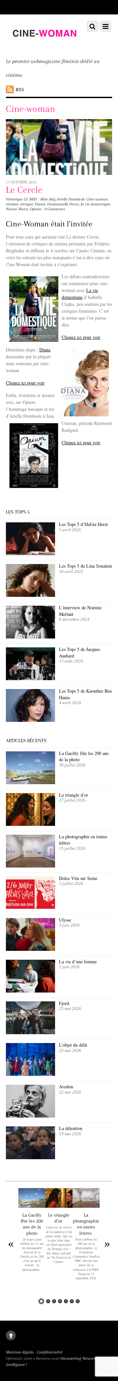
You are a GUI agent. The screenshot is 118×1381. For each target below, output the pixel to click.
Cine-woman (97, 199)
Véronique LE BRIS (21, 199)
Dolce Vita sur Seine (78, 878)
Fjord (64, 1003)
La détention (70, 1128)
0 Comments (55, 209)
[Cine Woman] (44, 44)
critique (26, 204)
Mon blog (48, 199)
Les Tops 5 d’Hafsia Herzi (83, 524)
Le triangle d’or (74, 795)
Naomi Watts (17, 209)
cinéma (12, 204)
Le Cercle (24, 189)
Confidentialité (49, 1352)
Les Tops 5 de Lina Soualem (85, 566)
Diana (40, 204)
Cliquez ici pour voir (81, 337)
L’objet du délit (73, 1045)
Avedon (67, 1086)
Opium (35, 209)
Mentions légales (20, 1352)
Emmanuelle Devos (63, 204)
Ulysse (65, 920)
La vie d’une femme (78, 961)
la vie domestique (95, 204)
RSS (20, 89)
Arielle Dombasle (71, 199)
